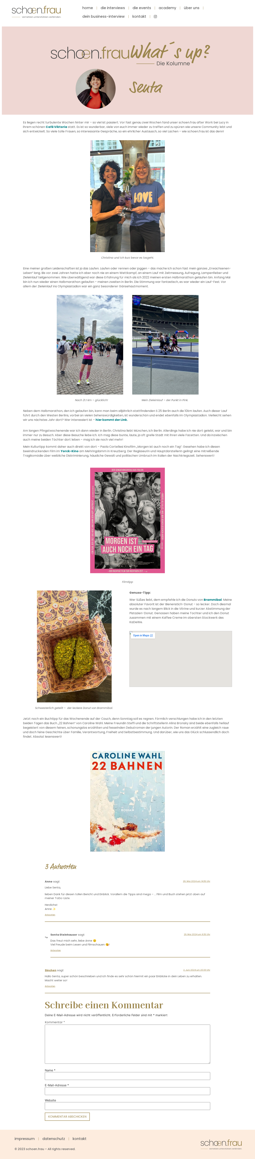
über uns (191, 7)
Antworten (50, 914)
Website (50, 1100)
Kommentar (55, 1022)
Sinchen (50, 970)
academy (167, 7)
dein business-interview (103, 16)
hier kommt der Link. (112, 420)
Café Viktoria (56, 127)
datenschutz (53, 1138)
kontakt (139, 16)
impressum (25, 1138)
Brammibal (213, 600)
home (87, 7)
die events (142, 7)
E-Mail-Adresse (57, 1085)
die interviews (113, 7)
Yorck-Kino (70, 451)
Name (50, 1070)
